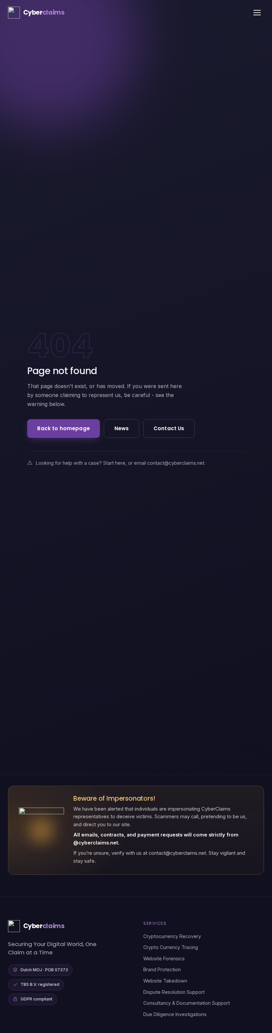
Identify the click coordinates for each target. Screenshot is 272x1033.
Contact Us (169, 428)
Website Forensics (164, 958)
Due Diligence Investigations (175, 1014)
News (121, 428)
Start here (114, 463)
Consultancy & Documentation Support (186, 1003)
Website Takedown (165, 981)
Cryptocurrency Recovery (172, 936)
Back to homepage (63, 428)
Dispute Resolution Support (174, 992)
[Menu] (257, 13)
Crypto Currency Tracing (170, 947)
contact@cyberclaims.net (175, 463)
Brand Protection (162, 969)
